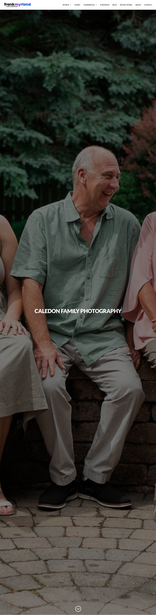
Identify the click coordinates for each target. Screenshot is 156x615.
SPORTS (66, 5)
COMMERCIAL (89, 5)
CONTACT (148, 5)
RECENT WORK (126, 5)
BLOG (114, 5)
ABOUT (138, 5)
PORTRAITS (104, 5)
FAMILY (77, 5)
